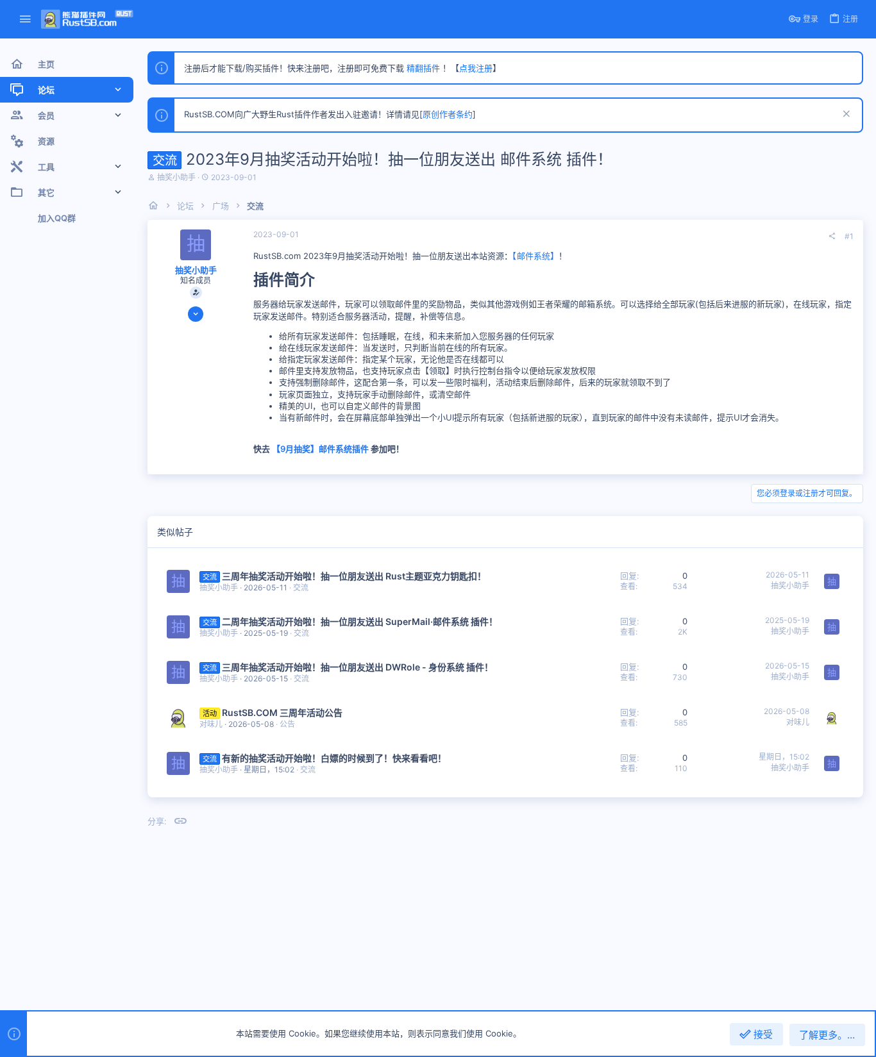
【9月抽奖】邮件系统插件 (320, 449)
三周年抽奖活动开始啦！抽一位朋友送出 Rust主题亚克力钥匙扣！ (354, 575)
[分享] (831, 236)
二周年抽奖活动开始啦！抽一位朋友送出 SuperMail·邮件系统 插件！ (360, 621)
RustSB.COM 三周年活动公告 (282, 712)
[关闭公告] (845, 115)
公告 (287, 724)
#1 (849, 236)
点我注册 (476, 68)
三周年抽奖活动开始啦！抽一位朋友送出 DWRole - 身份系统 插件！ (357, 667)
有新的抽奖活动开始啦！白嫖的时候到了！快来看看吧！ (334, 758)
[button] (25, 19)
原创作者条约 (448, 114)
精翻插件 (423, 68)
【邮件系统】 (535, 256)
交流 (300, 587)
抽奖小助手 (176, 177)
